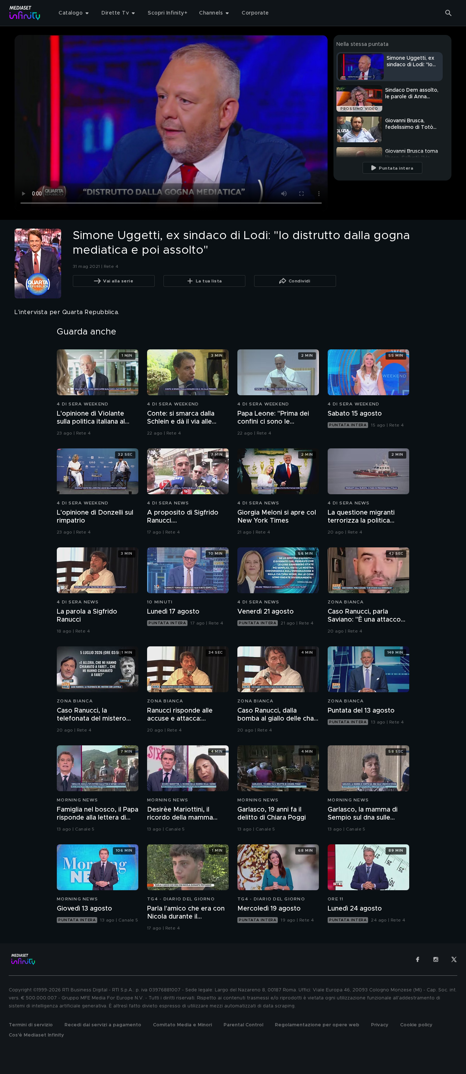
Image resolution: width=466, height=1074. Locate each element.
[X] (454, 959)
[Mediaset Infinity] (25, 12)
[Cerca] (448, 13)
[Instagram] (436, 959)
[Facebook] (417, 959)
